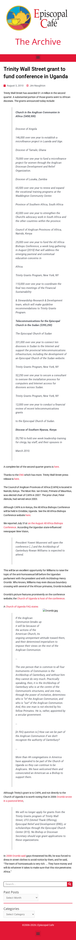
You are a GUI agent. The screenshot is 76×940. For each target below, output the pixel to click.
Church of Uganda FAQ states (22, 606)
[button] (38, 57)
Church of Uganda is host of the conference (41, 598)
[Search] (69, 884)
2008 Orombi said (16, 855)
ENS (21, 474)
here (56, 466)
